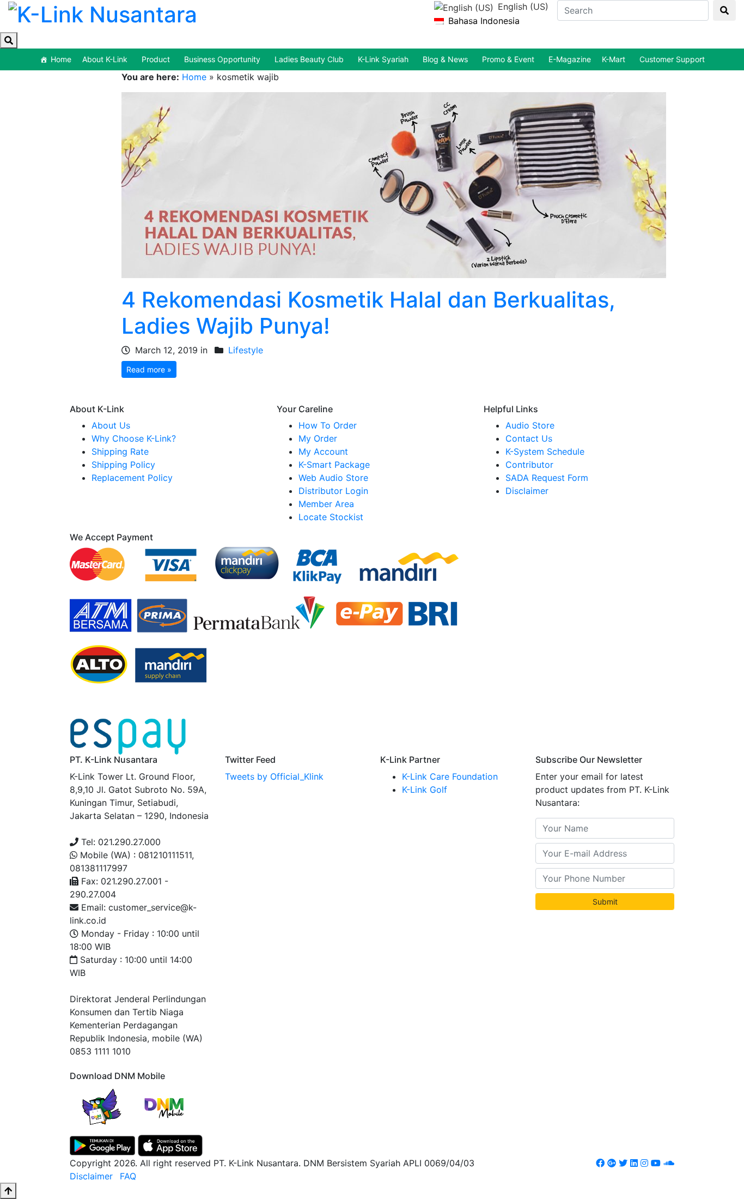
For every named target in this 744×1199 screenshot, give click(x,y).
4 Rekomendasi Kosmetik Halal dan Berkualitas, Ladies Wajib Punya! (368, 312)
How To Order (327, 425)
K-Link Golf (424, 789)
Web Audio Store (333, 477)
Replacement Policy (132, 477)
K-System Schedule (544, 451)
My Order (317, 438)
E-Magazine (569, 59)
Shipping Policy (123, 464)
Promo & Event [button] (508, 59)
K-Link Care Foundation (450, 776)
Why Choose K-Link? (134, 438)
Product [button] (156, 59)
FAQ (128, 1176)
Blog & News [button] (445, 59)
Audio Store (529, 425)
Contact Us (528, 438)
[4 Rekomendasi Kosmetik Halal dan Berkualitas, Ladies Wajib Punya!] (393, 184)
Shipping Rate (120, 451)
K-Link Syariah (383, 59)
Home (61, 59)
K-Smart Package (334, 464)
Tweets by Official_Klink (274, 776)
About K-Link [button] (104, 59)
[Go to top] (8, 1191)
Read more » (149, 369)
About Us (111, 425)
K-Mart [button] (613, 59)
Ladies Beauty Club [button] (309, 59)
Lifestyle (245, 350)
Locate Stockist (330, 516)
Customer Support (672, 59)
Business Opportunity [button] (222, 59)
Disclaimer (526, 490)
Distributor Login (333, 490)
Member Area (326, 503)
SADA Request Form (546, 477)
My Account (323, 451)
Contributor (529, 464)
